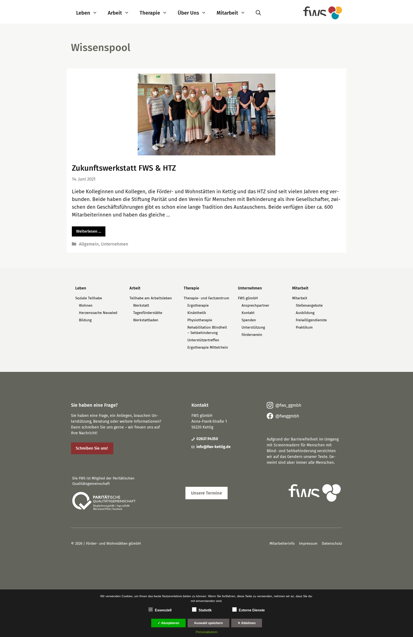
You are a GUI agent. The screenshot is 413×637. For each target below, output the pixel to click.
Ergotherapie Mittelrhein (207, 347)
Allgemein (89, 244)
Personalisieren (206, 632)
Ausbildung (305, 313)
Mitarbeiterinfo (282, 543)
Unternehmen (114, 244)
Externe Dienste (252, 610)
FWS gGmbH (248, 298)
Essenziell (163, 610)
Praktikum (304, 327)
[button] (96, 13)
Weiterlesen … (88, 231)
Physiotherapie (199, 320)
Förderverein (252, 334)
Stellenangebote (309, 305)
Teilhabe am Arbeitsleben (150, 298)
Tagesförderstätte (147, 313)
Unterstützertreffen (203, 340)
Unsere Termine (206, 493)
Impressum (308, 543)
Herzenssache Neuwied (98, 313)
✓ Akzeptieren (168, 623)
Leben (83, 13)
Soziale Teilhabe (88, 298)
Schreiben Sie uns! (92, 448)
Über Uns (188, 13)
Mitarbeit (227, 13)
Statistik (205, 610)
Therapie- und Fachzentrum (206, 298)
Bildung (85, 320)
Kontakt (248, 313)
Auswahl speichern (208, 623)
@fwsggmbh (287, 416)
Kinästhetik (196, 313)
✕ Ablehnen (247, 623)
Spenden (249, 320)
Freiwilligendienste (311, 320)
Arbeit (115, 13)
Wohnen (85, 305)
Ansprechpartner (255, 305)
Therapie (150, 13)
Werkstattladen (145, 320)
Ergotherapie (198, 305)
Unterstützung (253, 327)
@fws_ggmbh (288, 405)
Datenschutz (332, 543)
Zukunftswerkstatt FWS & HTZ (124, 168)
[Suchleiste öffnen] (258, 13)
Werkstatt (141, 305)
